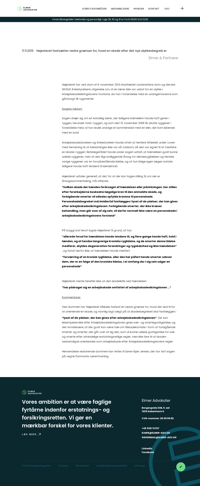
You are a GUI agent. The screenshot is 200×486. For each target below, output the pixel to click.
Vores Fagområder (94, 8)
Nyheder (139, 8)
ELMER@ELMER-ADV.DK (156, 433)
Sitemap (139, 465)
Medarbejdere (120, 8)
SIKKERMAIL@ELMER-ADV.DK (159, 437)
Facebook (148, 452)
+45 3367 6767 (150, 428)
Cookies (63, 465)
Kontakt (153, 8)
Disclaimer (82, 465)
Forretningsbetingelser (36, 465)
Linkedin (147, 448)
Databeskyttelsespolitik (111, 465)
